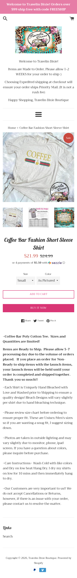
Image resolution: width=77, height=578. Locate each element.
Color (48, 274)
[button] (38, 262)
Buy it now (38, 308)
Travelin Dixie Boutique (42, 558)
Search (8, 536)
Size (25, 274)
